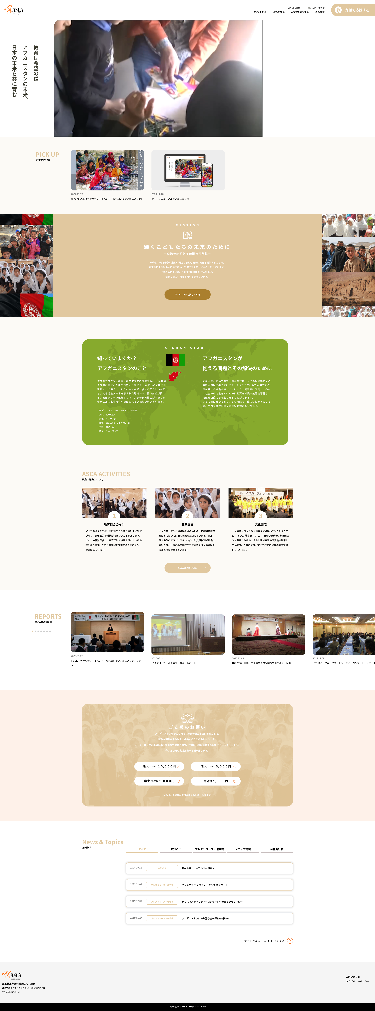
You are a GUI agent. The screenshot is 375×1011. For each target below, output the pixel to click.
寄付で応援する (357, 9)
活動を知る (279, 12)
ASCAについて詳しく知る (187, 294)
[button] (32, 631)
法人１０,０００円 (159, 766)
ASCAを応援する (300, 12)
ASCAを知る (260, 12)
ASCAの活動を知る (187, 567)
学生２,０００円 (159, 781)
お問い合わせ (318, 7)
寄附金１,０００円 (216, 781)
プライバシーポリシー (357, 981)
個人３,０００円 (216, 766)
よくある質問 (294, 7)
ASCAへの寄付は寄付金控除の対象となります (187, 795)
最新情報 (320, 12)
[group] (107, 175)
